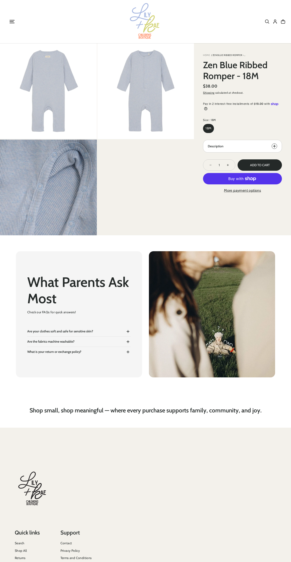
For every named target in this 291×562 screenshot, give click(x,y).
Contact (66, 543)
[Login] (275, 21)
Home (206, 55)
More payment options (242, 190)
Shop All (21, 551)
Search (19, 543)
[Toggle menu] (12, 22)
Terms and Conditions (76, 558)
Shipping (208, 92)
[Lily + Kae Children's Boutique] (145, 21)
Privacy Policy (70, 551)
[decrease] (210, 165)
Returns (20, 558)
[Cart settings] (283, 21)
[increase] (228, 165)
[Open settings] (267, 21)
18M (208, 128)
